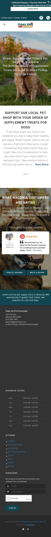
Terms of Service (39, 522)
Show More (37, 250)
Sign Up (12, 508)
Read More (42, 164)
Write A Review (37, 272)
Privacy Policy (25, 522)
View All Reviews (14, 272)
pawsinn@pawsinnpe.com (16, 322)
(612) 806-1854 (12, 319)
